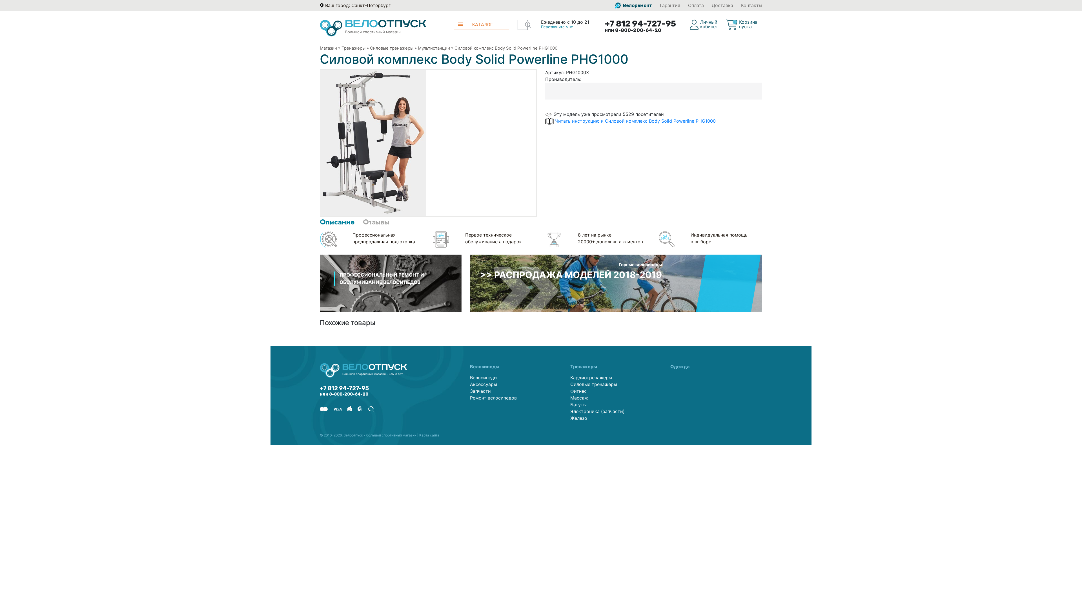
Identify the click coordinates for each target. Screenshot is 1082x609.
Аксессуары (483, 384)
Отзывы (376, 222)
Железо (578, 418)
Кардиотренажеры (591, 377)
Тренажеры (353, 48)
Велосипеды (483, 377)
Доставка (722, 5)
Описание (337, 222)
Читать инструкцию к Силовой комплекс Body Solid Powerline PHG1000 (635, 121)
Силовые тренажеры (391, 48)
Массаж (579, 398)
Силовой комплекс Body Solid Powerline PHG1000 (505, 48)
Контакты (751, 5)
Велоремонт (637, 5)
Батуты (578, 404)
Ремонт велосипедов (493, 398)
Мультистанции (434, 48)
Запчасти (480, 391)
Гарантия (670, 5)
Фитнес (578, 391)
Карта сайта (429, 435)
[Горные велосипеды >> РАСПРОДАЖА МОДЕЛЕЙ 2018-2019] (616, 283)
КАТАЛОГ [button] (482, 24)
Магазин (328, 48)
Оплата (696, 5)
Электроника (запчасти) (597, 411)
